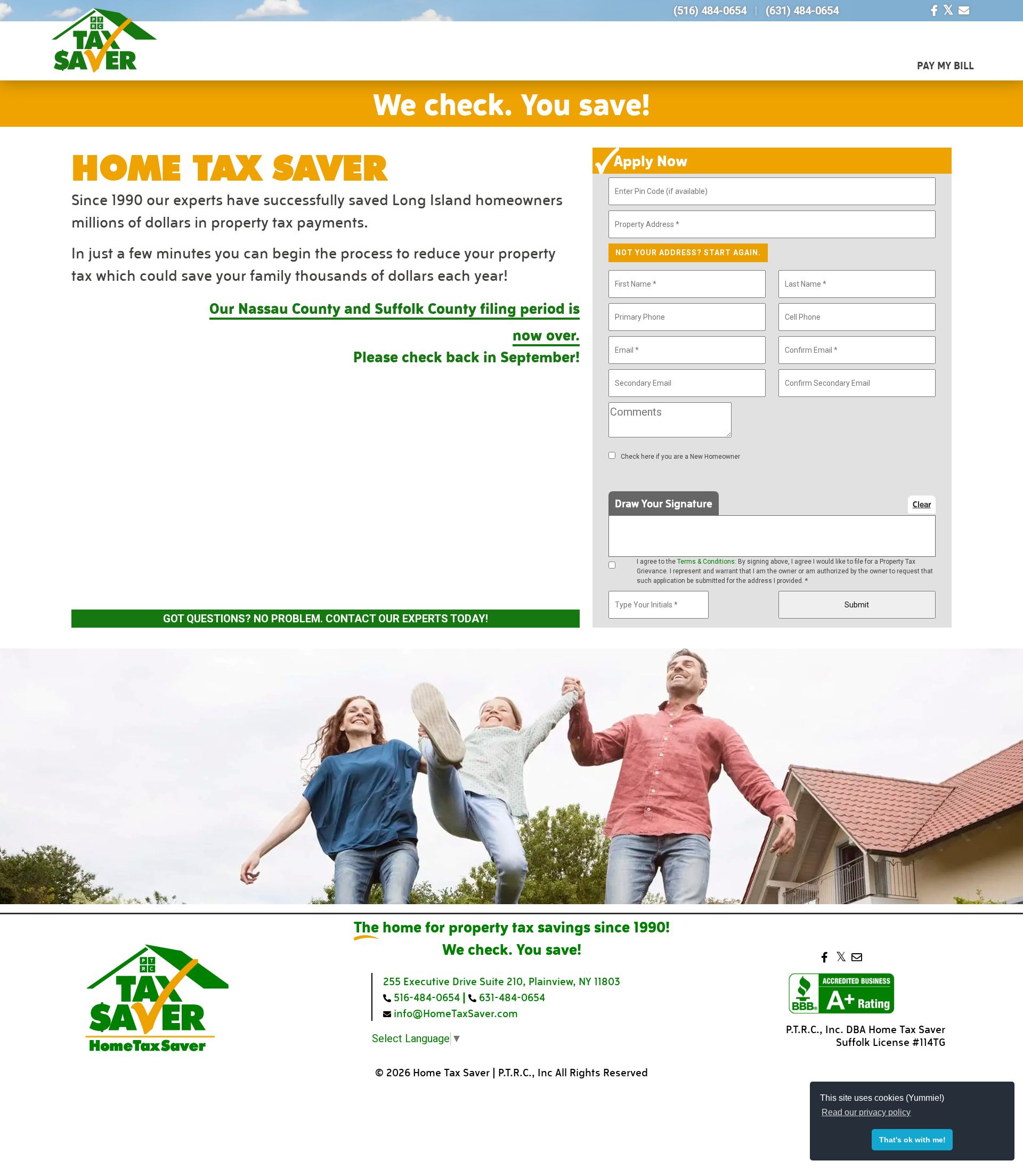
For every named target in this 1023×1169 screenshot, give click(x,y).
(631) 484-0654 (802, 10)
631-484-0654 (510, 997)
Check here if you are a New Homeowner (680, 456)
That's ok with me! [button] (912, 1139)
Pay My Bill (945, 65)
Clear (922, 504)
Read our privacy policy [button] (866, 1112)
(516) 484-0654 (709, 10)
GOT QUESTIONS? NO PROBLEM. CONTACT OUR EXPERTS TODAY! (325, 618)
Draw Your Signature (663, 503)
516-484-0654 (425, 997)
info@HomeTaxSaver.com (454, 1013)
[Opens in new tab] (934, 10)
